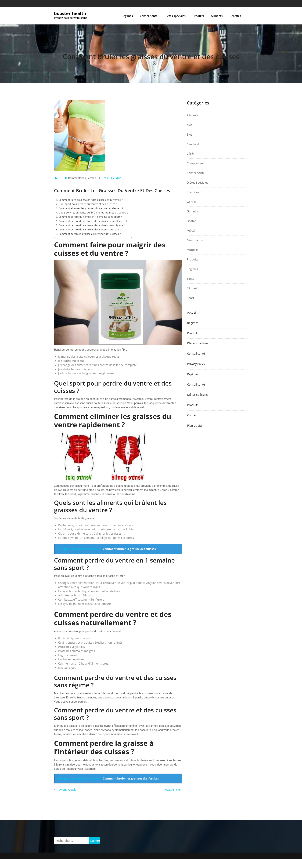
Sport (190, 298)
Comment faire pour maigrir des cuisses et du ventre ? (91, 199)
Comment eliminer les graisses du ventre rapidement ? (91, 208)
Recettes (235, 16)
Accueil (191, 312)
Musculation (195, 240)
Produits (198, 16)
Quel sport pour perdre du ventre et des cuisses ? (88, 204)
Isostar (191, 221)
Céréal (191, 154)
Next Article (173, 790)
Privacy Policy (196, 364)
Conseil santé (148, 16)
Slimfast (192, 288)
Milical (191, 231)
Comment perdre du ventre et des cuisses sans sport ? (91, 229)
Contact (192, 415)
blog (190, 134)
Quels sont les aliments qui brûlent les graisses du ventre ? (93, 212)
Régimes (127, 16)
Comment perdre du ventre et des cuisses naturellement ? (93, 221)
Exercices (193, 192)
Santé (190, 279)
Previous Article (65, 790)
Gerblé (191, 202)
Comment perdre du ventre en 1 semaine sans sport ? (90, 216)
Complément (195, 163)
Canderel (193, 144)
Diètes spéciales (175, 16)
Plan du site (195, 425)
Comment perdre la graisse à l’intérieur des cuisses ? (90, 233)
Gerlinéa (192, 211)
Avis (189, 125)
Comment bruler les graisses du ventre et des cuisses (151, 56)
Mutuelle (192, 250)
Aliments (217, 16)
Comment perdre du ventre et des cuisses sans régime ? (92, 225)
